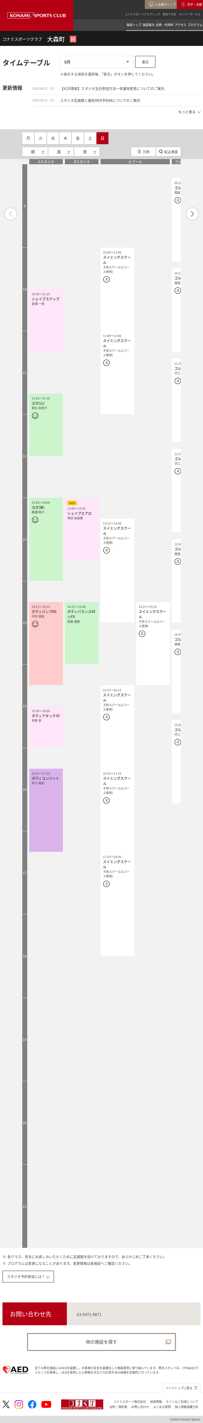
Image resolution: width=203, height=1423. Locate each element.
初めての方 (169, 14)
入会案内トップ (165, 4)
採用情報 (156, 1401)
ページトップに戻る (179, 1388)
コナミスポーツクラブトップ (142, 14)
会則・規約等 (118, 1407)
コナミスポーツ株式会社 (129, 1401)
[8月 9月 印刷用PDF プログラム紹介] (96, 62)
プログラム (195, 25)
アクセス (180, 25)
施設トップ (134, 25)
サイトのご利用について (182, 1401)
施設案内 (148, 25)
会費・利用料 (165, 25)
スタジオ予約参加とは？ (26, 1276)
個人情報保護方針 (187, 1407)
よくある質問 (162, 1407)
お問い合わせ (140, 1407)
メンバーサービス (190, 14)
